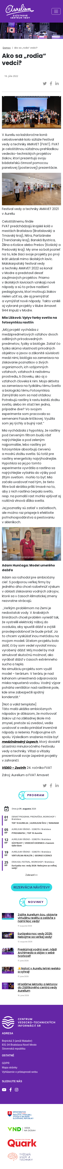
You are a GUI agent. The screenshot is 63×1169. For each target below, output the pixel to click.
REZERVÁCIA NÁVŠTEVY (31, 887)
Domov (7, 47)
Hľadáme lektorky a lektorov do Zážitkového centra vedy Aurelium (38, 987)
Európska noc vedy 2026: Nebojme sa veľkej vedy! (35, 935)
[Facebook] (10, 1090)
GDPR (6, 1063)
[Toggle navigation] (56, 11)
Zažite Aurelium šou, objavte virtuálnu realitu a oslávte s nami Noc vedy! (37, 918)
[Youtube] (4, 1090)
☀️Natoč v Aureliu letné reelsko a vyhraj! (39, 970)
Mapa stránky (9, 1067)
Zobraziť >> (31, 875)
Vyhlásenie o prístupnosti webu (20, 1071)
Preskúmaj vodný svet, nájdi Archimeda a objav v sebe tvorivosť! (37, 952)
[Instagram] (16, 1090)
